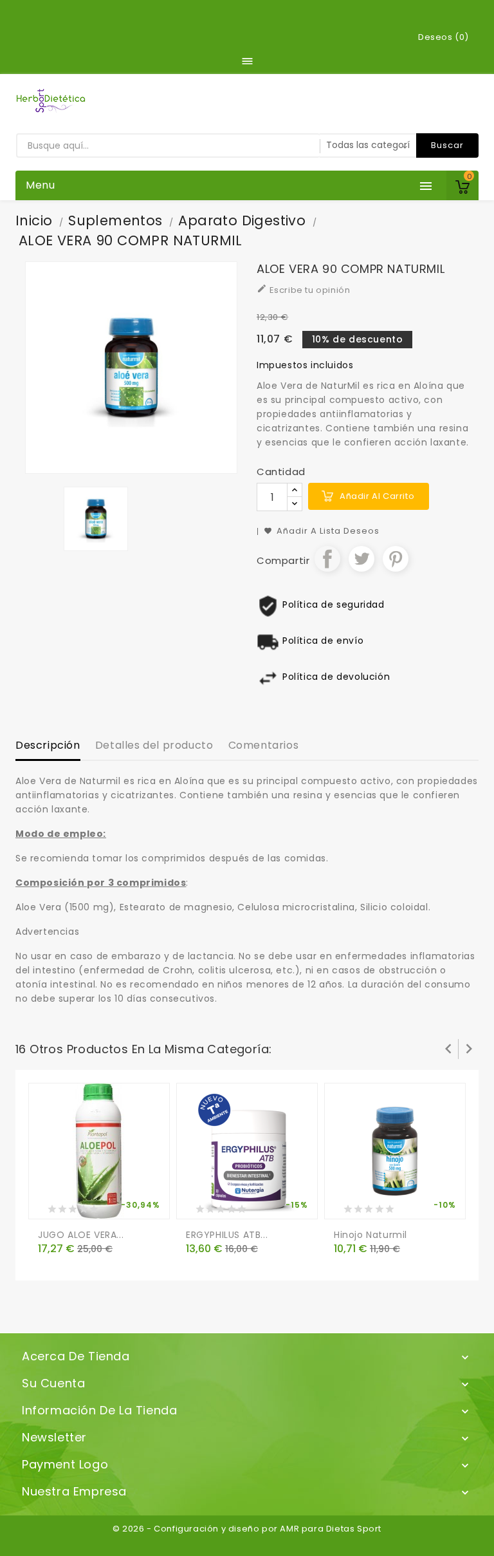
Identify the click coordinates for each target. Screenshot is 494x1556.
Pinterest (395, 559)
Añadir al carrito (377, 496)
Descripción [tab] (47, 745)
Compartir (327, 559)
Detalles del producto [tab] (154, 745)
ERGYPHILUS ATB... (227, 1234)
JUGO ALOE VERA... (81, 1234)
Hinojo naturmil (370, 1234)
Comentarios (263, 745)
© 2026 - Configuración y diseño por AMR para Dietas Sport (247, 1529)
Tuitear (361, 559)
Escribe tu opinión (303, 289)
